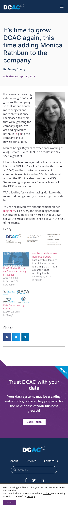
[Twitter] (34, 480)
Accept (9, 502)
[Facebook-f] (26, 480)
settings (31, 496)
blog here (9, 211)
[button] (62, 6)
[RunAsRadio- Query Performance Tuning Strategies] (16, 259)
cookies (47, 493)
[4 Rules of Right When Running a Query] (46, 267)
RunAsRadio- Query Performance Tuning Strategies (14, 271)
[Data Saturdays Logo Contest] (16, 296)
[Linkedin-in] (42, 480)
